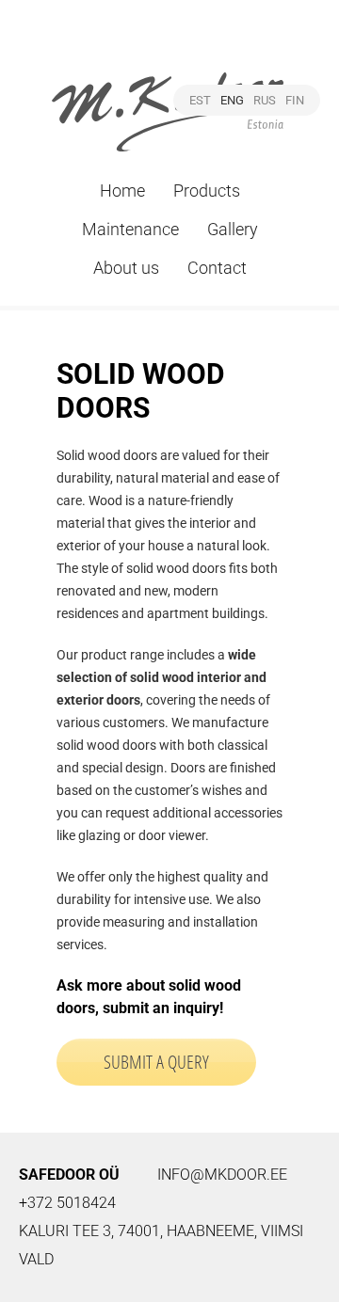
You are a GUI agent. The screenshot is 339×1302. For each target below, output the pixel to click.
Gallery (232, 229)
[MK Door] (169, 90)
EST (200, 100)
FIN (294, 100)
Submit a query (156, 1061)
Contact (217, 268)
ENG (232, 100)
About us (126, 268)
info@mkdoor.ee (222, 1174)
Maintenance (130, 229)
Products (206, 190)
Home (122, 190)
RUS (264, 100)
